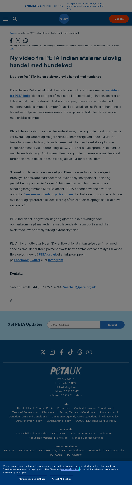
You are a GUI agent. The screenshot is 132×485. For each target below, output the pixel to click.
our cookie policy (70, 469)
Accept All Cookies (61, 479)
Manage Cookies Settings (32, 479)
